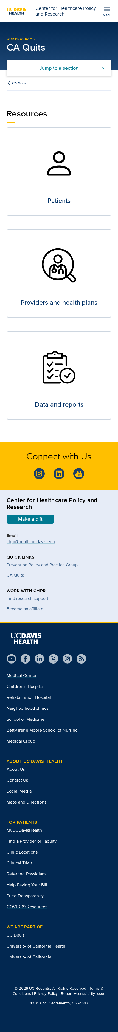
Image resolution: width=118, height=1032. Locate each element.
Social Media (19, 791)
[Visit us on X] (51, 659)
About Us (16, 769)
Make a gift (30, 519)
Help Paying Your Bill (27, 885)
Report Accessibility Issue (83, 993)
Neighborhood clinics (27, 708)
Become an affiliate (25, 609)
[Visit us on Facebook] (23, 659)
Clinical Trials (19, 863)
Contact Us (17, 780)
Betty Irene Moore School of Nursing (42, 730)
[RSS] (79, 659)
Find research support (27, 598)
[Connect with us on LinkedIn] (59, 473)
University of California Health (36, 946)
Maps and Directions (26, 802)
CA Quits (19, 83)
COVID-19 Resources (27, 907)
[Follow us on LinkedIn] (37, 659)
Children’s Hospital (25, 686)
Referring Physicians (26, 874)
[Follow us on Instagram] (39, 473)
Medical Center (21, 675)
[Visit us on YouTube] (11, 659)
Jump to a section (59, 68)
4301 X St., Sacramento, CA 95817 (59, 1003)
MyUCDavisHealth (24, 830)
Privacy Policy (46, 993)
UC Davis (15, 935)
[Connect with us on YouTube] (78, 473)
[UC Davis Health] (26, 638)
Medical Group (21, 741)
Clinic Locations (22, 852)
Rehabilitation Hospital (29, 697)
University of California (29, 957)
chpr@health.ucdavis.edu (31, 541)
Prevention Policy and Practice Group (42, 565)
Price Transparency (25, 896)
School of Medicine (25, 719)
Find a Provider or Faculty (32, 841)
